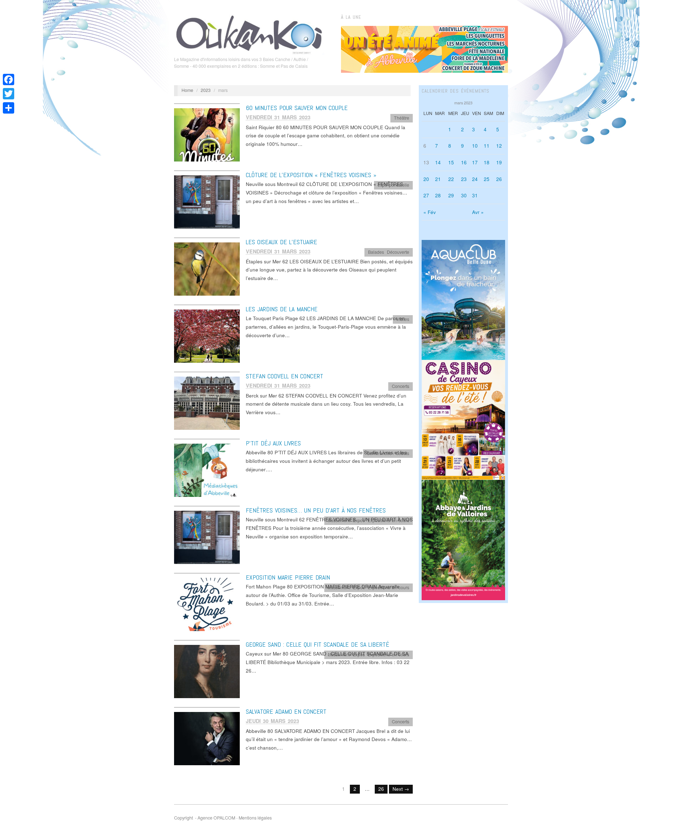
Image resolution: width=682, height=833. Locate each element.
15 (451, 162)
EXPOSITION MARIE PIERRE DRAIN (288, 577)
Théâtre (401, 118)
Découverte (398, 252)
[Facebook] (8, 79)
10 (475, 145)
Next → (401, 788)
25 (486, 179)
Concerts (400, 386)
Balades (376, 252)
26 (381, 788)
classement (339, 520)
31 (475, 195)
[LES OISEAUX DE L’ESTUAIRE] (207, 268)
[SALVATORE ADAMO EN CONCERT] (207, 738)
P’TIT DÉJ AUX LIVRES (273, 443)
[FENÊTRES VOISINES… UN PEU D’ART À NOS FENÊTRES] (207, 536)
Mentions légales (255, 818)
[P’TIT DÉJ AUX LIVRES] (207, 469)
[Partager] (8, 108)
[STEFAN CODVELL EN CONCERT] (207, 402)
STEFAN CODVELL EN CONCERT (284, 376)
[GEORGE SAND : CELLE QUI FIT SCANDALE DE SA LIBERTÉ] (207, 671)
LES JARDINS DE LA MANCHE (282, 309)
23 (464, 179)
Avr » (478, 212)
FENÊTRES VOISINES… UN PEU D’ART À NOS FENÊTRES (316, 510)
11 (486, 145)
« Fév (429, 212)
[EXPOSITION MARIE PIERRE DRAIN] (207, 604)
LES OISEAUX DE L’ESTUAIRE (281, 242)
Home (187, 90)
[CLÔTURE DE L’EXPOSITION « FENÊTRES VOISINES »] (207, 201)
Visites (402, 319)
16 (464, 162)
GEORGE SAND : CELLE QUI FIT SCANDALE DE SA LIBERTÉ (317, 644)
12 (499, 145)
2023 (206, 90)
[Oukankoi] (249, 33)
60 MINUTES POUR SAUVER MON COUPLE (297, 108)
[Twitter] (8, 94)
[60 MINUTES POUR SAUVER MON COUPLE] (207, 134)
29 (451, 195)
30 (464, 195)
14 (438, 162)
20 (426, 179)
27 (426, 195)
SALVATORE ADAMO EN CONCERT (286, 711)
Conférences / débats (388, 453)
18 (486, 162)
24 (475, 179)
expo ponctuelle (393, 185)
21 (438, 179)
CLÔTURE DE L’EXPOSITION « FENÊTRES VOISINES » (311, 175)
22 (451, 179)
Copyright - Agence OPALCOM (204, 818)
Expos (359, 520)
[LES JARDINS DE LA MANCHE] (207, 335)
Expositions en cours (388, 520)
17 (475, 162)
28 (438, 195)
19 (499, 162)
